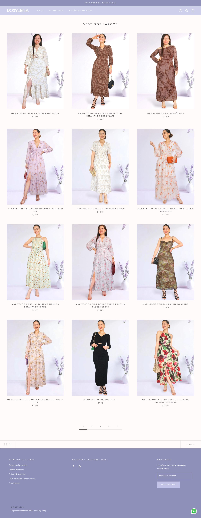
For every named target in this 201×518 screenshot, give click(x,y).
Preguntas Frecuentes (18, 465)
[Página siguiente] (117, 426)
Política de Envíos (16, 469)
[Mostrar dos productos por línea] (5, 444)
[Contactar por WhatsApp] (194, 511)
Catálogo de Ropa (80, 10)
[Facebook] (73, 466)
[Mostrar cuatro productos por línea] (10, 444)
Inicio (39, 10)
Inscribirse (168, 485)
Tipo (190, 444)
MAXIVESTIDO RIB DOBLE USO (100, 400)
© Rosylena (17, 507)
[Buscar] (186, 10)
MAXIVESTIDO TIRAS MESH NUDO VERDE (165, 304)
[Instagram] (80, 466)
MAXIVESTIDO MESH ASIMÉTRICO (165, 113)
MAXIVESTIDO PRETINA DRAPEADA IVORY (100, 209)
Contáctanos (14, 483)
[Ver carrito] (193, 10)
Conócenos (56, 10)
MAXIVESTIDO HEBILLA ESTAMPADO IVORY (35, 113)
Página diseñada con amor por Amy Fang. (28, 510)
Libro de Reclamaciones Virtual (22, 478)
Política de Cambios (17, 474)
